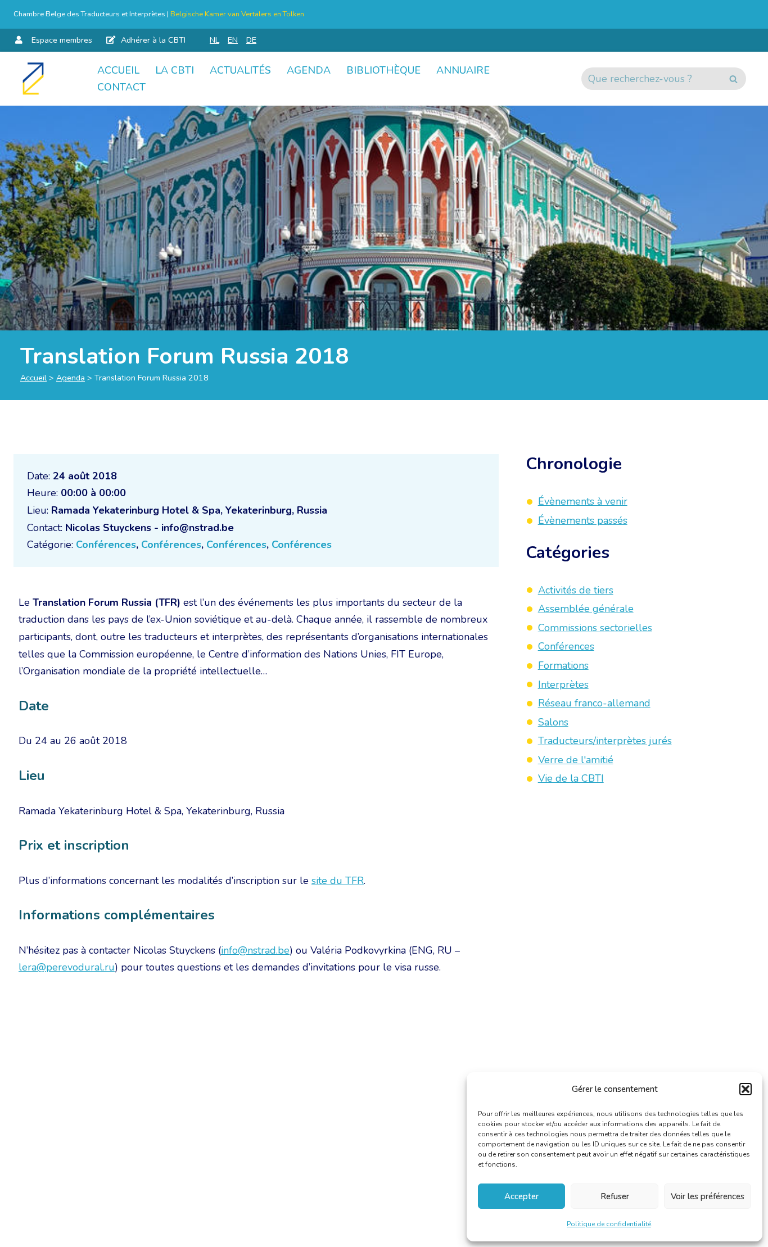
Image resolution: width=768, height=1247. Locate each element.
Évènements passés (582, 520)
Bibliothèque (383, 70)
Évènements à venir (582, 501)
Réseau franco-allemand (594, 703)
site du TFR (337, 880)
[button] (745, 1089)
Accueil (118, 70)
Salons (553, 721)
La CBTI (174, 70)
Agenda (309, 70)
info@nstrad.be (255, 950)
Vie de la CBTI (571, 778)
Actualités (240, 70)
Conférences (106, 544)
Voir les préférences (707, 1196)
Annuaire (463, 70)
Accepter (521, 1196)
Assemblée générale (586, 608)
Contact (121, 87)
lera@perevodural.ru (67, 967)
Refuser (614, 1196)
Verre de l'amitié (575, 759)
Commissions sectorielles (595, 627)
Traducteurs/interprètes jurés (605, 740)
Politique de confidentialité (609, 1223)
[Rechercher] (733, 78)
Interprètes (563, 684)
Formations (563, 665)
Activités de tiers (575, 589)
